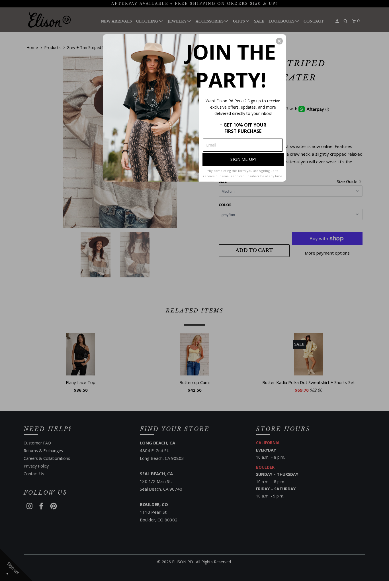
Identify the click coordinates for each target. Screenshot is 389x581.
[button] (279, 41)
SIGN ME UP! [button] (243, 159)
